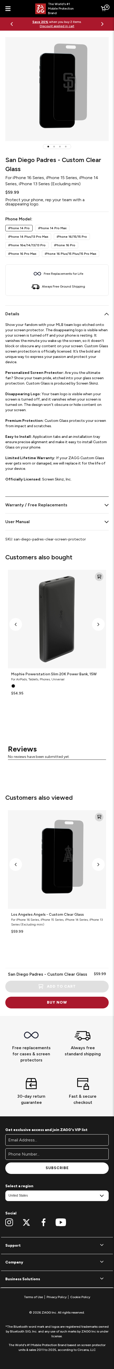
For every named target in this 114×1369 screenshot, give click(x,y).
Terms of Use (33, 1297)
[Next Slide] (102, 24)
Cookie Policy (80, 1297)
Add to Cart (61, 986)
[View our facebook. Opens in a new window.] (44, 1222)
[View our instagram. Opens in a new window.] (9, 1222)
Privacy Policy (57, 1297)
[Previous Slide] (11, 24)
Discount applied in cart (57, 26)
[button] (48, 146)
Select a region (19, 1186)
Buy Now (57, 1002)
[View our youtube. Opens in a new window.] (61, 1222)
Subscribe (57, 1168)
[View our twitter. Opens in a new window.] (26, 1222)
